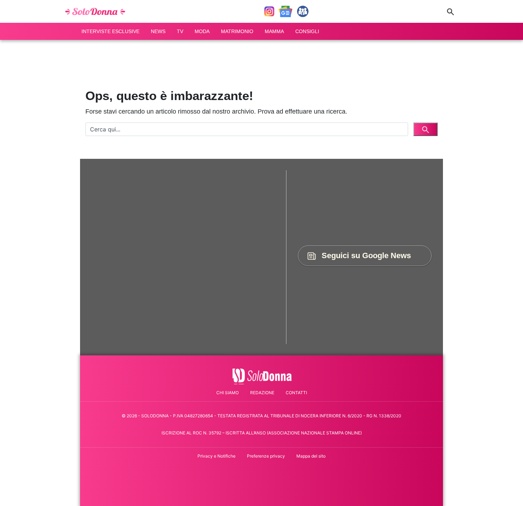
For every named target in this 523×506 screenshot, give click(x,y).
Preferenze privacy (266, 456)
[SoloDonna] (261, 375)
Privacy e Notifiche (216, 456)
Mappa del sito (311, 456)
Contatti (296, 392)
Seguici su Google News (365, 255)
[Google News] (285, 11)
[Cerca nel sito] (450, 11)
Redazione (262, 392)
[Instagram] (269, 11)
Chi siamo (227, 392)
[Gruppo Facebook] (303, 11)
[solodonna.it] (97, 11)
